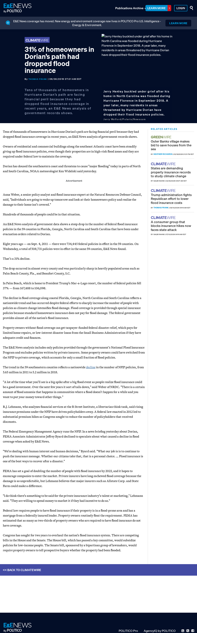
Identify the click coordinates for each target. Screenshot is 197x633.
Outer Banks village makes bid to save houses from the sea (171, 145)
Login (180, 8)
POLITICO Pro (128, 631)
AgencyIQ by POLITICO (160, 631)
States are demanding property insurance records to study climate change (171, 172)
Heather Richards (163, 154)
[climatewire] (164, 163)
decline (90, 367)
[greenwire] (161, 137)
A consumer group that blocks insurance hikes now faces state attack (171, 226)
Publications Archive (129, 8)
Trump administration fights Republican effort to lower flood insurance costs (171, 199)
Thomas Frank (37, 79)
